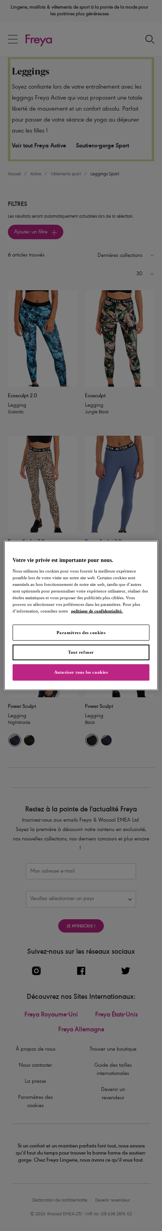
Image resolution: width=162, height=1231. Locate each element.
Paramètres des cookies (81, 632)
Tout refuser (81, 652)
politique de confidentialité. (97, 611)
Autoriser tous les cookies (81, 672)
